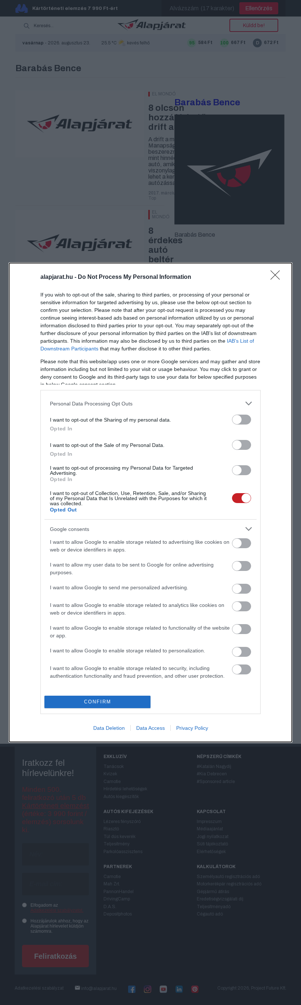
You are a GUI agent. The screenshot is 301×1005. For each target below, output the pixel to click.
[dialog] (150, 502)
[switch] (241, 420)
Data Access (150, 728)
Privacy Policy (192, 728)
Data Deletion (109, 728)
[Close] (277, 277)
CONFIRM (97, 701)
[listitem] (150, 403)
